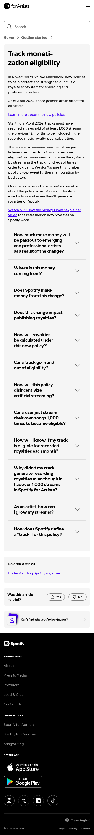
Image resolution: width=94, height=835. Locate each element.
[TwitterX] (23, 800)
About (9, 665)
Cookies (85, 828)
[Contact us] (83, 619)
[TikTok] (52, 800)
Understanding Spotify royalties (34, 573)
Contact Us (13, 704)
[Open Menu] (87, 6)
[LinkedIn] (38, 800)
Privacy (73, 828)
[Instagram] (9, 800)
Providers (11, 684)
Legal (62, 828)
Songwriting (14, 743)
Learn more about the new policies (36, 114)
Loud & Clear (14, 694)
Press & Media (15, 675)
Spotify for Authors (19, 724)
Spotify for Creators (20, 734)
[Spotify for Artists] (17, 6)
